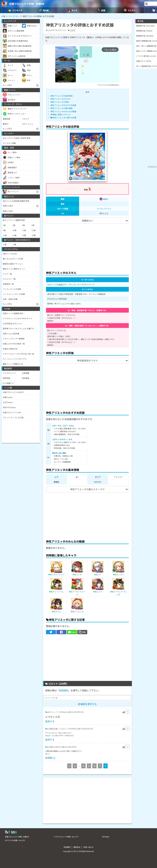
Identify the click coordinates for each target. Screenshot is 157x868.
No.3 (47, 728)
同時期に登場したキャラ (60, 114)
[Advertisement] (87, 245)
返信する (49, 721)
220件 (72, 30)
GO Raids (105, 836)
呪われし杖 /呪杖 (59, 453)
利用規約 (67, 847)
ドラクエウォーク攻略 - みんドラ (66, 836)
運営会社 (76, 847)
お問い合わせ (88, 847)
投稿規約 (63, 690)
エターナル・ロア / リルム (63, 425)
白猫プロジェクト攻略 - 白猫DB (26, 4)
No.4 (47, 712)
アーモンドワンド (104, 208)
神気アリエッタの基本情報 (61, 108)
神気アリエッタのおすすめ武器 (63, 105)
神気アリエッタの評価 (59, 102)
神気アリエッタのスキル (60, 99)
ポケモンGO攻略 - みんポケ (15, 840)
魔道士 (106, 199)
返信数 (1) (50, 757)
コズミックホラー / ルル (62, 439)
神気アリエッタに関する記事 (64, 117)
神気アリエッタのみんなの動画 (63, 111)
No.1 (47, 747)
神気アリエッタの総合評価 (61, 95)
